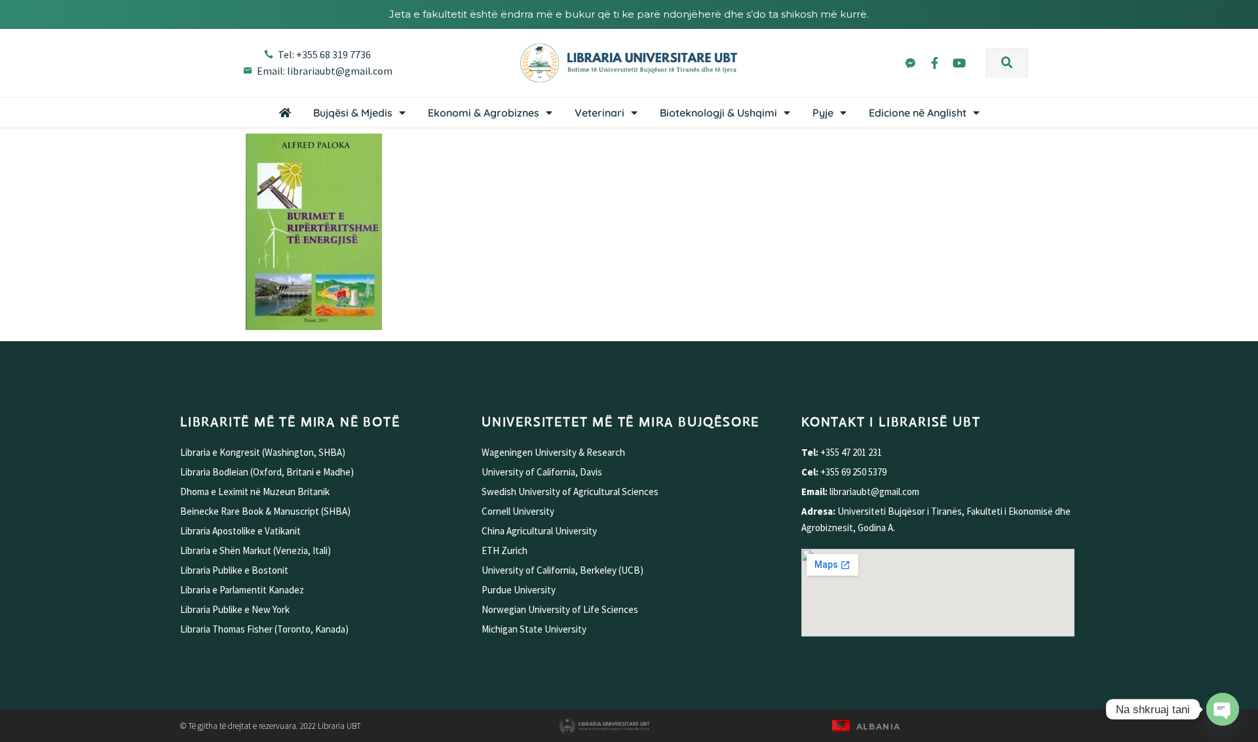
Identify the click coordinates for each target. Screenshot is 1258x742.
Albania (878, 727)
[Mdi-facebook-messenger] (910, 62)
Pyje (822, 112)
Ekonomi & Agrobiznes (483, 112)
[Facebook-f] (934, 62)
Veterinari (599, 112)
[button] (1007, 62)
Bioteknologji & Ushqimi (718, 112)
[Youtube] (959, 62)
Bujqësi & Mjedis (352, 112)
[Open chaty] (1222, 709)
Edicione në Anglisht (917, 112)
